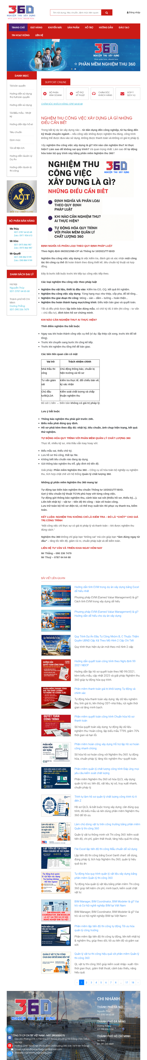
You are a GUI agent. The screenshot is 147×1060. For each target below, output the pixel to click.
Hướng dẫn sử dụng (21, 104)
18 (132, 982)
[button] (72, 69)
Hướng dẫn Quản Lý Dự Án (21, 157)
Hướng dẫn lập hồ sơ (21, 124)
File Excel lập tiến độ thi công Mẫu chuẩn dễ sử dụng (106, 849)
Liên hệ (39, 35)
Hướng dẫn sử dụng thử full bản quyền (21, 95)
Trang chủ (18, 27)
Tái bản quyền (18, 85)
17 (126, 982)
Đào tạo (124, 27)
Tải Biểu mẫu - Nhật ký (20, 114)
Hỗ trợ (89, 27)
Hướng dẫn (106, 27)
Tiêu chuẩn (16, 132)
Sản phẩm (73, 27)
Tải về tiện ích (17, 147)
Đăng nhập (134, 12)
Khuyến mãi (55, 27)
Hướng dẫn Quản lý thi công (21, 168)
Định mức (15, 139)
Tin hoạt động (21, 35)
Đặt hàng (36, 27)
